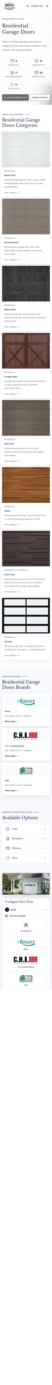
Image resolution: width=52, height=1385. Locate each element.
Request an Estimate (40, 97)
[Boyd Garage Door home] (9, 6)
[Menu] (47, 6)
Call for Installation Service (17, 97)
